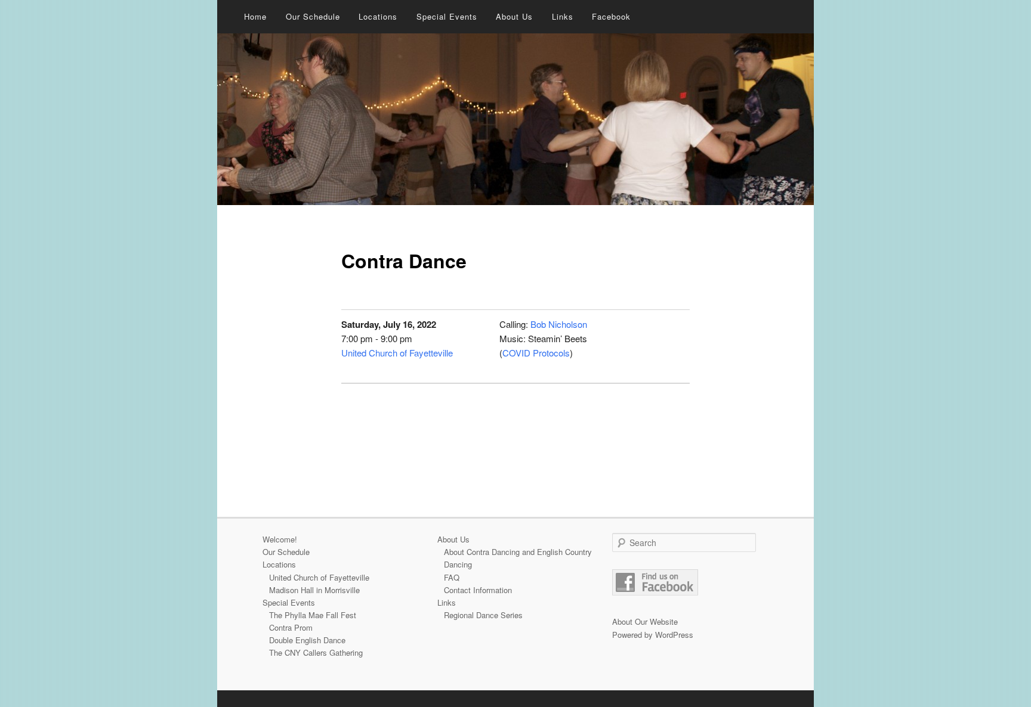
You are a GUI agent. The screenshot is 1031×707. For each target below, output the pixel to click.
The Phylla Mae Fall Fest (312, 615)
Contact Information (478, 590)
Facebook (611, 16)
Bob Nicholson (558, 324)
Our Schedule (313, 16)
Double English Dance (307, 640)
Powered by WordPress (652, 634)
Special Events (446, 16)
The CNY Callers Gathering (316, 652)
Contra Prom (291, 627)
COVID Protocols (536, 352)
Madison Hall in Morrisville (314, 590)
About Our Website (645, 621)
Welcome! (280, 539)
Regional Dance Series (483, 615)
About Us (514, 16)
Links (562, 16)
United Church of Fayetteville (397, 352)
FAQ (451, 577)
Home (255, 16)
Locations (378, 16)
